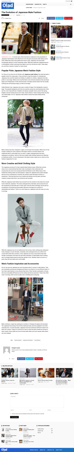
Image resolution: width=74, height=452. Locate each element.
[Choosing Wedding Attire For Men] (20, 429)
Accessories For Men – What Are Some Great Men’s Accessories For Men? (63, 382)
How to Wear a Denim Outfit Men (11, 442)
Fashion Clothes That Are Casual (63, 57)
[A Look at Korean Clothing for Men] (3, 429)
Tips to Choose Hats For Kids (45, 380)
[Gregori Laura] (2, 18)
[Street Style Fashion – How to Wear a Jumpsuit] (20, 435)
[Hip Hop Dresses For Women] (53, 52)
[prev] (69, 8)
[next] (72, 8)
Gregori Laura (8, 18)
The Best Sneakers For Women (62, 46)
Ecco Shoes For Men (37, 7)
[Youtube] (72, 1)
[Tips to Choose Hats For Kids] (46, 373)
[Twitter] (70, 1)
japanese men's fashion (28, 340)
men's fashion (37, 340)
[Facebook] (66, 1)
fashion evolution (18, 340)
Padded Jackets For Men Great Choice (61, 40)
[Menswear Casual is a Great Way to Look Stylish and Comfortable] (28, 373)
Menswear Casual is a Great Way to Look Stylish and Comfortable (27, 382)
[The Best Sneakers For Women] (53, 47)
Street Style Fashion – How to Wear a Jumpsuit (29, 436)
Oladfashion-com (6, 57)
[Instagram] (68, 1)
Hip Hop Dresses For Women (62, 52)
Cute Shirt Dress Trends (28, 441)
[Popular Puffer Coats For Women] (9, 373)
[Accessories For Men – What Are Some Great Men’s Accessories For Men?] (64, 373)
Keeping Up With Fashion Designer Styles (11, 436)
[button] (71, 4)
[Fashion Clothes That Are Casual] (53, 58)
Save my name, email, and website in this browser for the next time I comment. (28, 413)
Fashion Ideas (5, 15)
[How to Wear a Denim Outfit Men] (3, 441)
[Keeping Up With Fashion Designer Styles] (3, 435)
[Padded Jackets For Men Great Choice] (61, 32)
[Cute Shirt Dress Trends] (20, 441)
